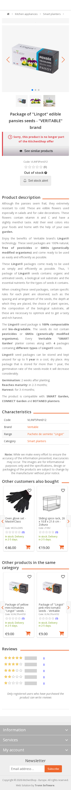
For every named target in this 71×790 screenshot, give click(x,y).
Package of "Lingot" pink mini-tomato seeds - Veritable (51, 608)
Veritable (32, 427)
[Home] (8, 15)
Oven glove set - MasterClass (15, 519)
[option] (19, 518)
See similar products (38, 151)
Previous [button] (2, 521)
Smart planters (36, 441)
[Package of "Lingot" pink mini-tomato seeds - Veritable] (52, 587)
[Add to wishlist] (29, 491)
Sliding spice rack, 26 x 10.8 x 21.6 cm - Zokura (52, 521)
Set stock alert (37, 180)
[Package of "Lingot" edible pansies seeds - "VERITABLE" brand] (35, 58)
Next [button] (68, 521)
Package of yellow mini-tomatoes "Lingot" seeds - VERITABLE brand (16, 609)
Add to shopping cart (28, 546)
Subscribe (53, 768)
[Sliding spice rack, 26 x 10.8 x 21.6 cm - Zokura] (52, 501)
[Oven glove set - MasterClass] (18, 501)
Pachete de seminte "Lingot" (45, 434)
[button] (8, 59)
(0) (23, 532)
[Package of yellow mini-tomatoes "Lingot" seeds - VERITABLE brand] (18, 587)
